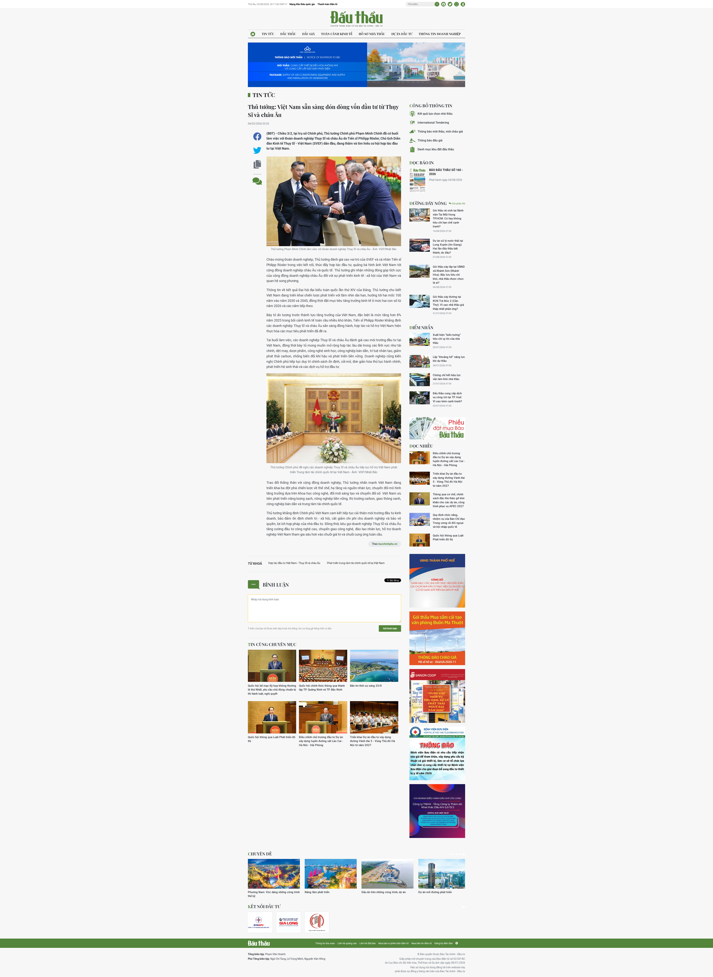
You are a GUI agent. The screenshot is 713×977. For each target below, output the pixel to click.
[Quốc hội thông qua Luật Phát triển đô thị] (272, 717)
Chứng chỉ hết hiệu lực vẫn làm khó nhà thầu (447, 377)
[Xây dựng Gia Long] (288, 922)
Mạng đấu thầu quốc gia (302, 4)
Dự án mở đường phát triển (321, 892)
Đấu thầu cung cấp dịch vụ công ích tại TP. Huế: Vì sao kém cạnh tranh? (447, 397)
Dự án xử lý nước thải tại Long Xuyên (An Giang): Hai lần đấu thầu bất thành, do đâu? (448, 246)
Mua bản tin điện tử (421, 943)
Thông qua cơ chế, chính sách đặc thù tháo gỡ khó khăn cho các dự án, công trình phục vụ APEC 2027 (449, 500)
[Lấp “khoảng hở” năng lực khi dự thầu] (419, 361)
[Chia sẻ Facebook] (443, 4)
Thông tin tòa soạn (325, 943)
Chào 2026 (425, 892)
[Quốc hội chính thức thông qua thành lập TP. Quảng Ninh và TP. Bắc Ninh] (323, 666)
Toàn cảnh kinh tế (336, 34)
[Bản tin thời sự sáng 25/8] (374, 666)
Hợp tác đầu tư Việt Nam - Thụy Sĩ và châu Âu (294, 563)
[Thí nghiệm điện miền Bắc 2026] (258, 922)
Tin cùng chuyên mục (272, 644)
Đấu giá (308, 34)
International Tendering (433, 122)
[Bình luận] (257, 178)
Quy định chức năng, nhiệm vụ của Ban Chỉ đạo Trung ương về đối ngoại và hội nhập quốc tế (449, 520)
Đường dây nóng (428, 203)
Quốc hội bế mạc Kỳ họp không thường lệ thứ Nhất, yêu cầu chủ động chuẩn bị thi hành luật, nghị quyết (272, 689)
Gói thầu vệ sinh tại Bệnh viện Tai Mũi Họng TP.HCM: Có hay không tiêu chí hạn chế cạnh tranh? (448, 218)
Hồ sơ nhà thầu (372, 34)
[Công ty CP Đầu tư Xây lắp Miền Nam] (317, 922)
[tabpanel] (274, 876)
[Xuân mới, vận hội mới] (388, 874)
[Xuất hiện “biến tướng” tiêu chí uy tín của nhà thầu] (419, 339)
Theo (384, 543)
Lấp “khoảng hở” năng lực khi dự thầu (449, 358)
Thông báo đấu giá (430, 140)
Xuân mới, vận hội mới (375, 892)
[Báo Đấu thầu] (259, 943)
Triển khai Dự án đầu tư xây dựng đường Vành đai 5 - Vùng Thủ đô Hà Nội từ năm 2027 (372, 741)
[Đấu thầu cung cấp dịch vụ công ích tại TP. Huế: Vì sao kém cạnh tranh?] (419, 397)
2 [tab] (455, 854)
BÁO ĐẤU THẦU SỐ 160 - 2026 (446, 172)
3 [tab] (458, 854)
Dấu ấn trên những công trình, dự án (270, 892)
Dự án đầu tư (401, 34)
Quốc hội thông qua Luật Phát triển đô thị (271, 739)
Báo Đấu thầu (356, 19)
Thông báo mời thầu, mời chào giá (440, 131)
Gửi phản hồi (458, 203)
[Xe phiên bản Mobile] (456, 4)
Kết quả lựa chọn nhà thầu (435, 113)
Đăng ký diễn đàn (443, 943)
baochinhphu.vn (387, 543)
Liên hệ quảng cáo (347, 943)
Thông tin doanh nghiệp (440, 34)
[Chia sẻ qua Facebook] (257, 136)
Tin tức (268, 34)
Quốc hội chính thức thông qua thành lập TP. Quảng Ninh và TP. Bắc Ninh (322, 687)
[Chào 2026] (444, 874)
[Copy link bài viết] (257, 164)
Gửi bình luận (390, 628)
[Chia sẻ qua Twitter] (257, 150)
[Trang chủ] (252, 34)
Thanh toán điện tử (327, 4)
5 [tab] (464, 854)
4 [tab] (461, 854)
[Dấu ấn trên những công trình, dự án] (274, 874)
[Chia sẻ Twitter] (450, 4)
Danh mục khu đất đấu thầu (436, 149)
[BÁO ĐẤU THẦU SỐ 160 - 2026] (417, 180)
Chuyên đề (260, 854)
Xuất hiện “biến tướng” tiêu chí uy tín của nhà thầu (447, 338)
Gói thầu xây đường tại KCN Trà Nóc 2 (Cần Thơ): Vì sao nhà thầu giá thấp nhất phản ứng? (448, 302)
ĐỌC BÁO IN (421, 162)
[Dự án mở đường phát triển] (331, 874)
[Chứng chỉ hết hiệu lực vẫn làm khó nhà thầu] (419, 379)
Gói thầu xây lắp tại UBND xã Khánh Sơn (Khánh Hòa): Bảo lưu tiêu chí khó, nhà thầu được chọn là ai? (449, 274)
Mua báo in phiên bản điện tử (393, 943)
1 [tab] (451, 854)
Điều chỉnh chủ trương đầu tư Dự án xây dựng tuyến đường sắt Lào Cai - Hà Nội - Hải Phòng (321, 741)
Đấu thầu (288, 34)
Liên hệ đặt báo (367, 943)
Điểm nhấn (421, 327)
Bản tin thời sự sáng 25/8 (366, 685)
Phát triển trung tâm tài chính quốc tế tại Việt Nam (356, 563)
